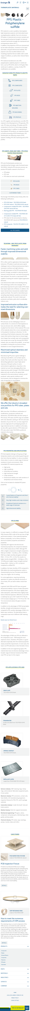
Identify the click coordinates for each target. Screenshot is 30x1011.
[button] (27, 2)
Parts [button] (3, 969)
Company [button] (4, 986)
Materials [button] (4, 973)
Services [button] (4, 982)
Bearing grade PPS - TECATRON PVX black (15, 210)
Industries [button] (4, 977)
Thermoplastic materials (10, 7)
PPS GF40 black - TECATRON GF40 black (15, 202)
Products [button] (4, 946)
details (4, 885)
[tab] (15, 496)
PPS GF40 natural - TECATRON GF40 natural (16, 204)
